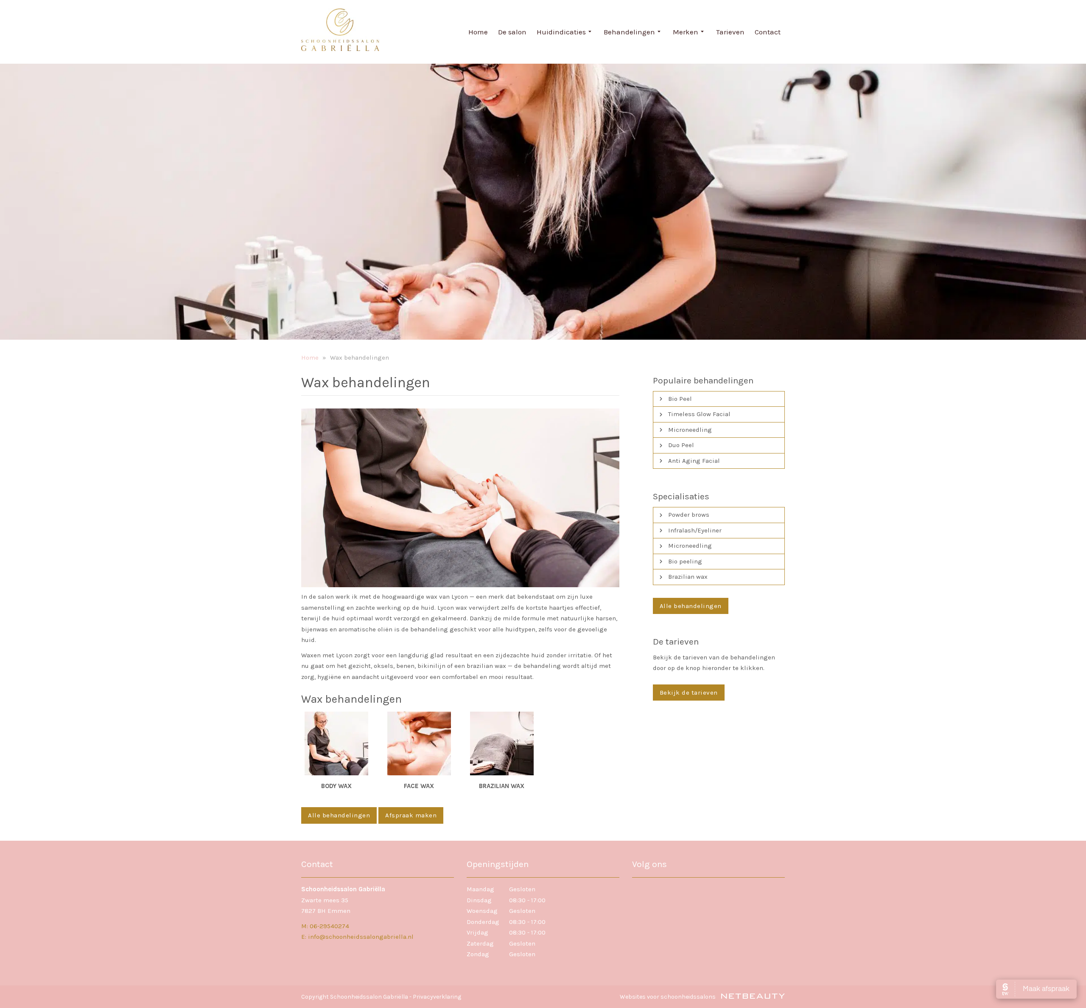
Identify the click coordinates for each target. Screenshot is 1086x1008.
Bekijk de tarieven (689, 692)
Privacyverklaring (437, 996)
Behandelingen (629, 32)
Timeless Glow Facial (699, 414)
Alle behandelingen (339, 815)
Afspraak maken (411, 815)
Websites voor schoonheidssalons (668, 996)
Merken (685, 32)
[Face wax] (419, 743)
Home (478, 32)
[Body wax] (336, 743)
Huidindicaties (561, 32)
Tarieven (730, 32)
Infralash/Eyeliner (695, 530)
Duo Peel (681, 445)
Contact (768, 32)
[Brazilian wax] (502, 743)
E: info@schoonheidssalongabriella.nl (357, 936)
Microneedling (690, 430)
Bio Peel (680, 399)
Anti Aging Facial (694, 461)
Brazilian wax (688, 576)
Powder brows (688, 514)
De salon (512, 32)
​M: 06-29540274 (325, 926)
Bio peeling (685, 561)
